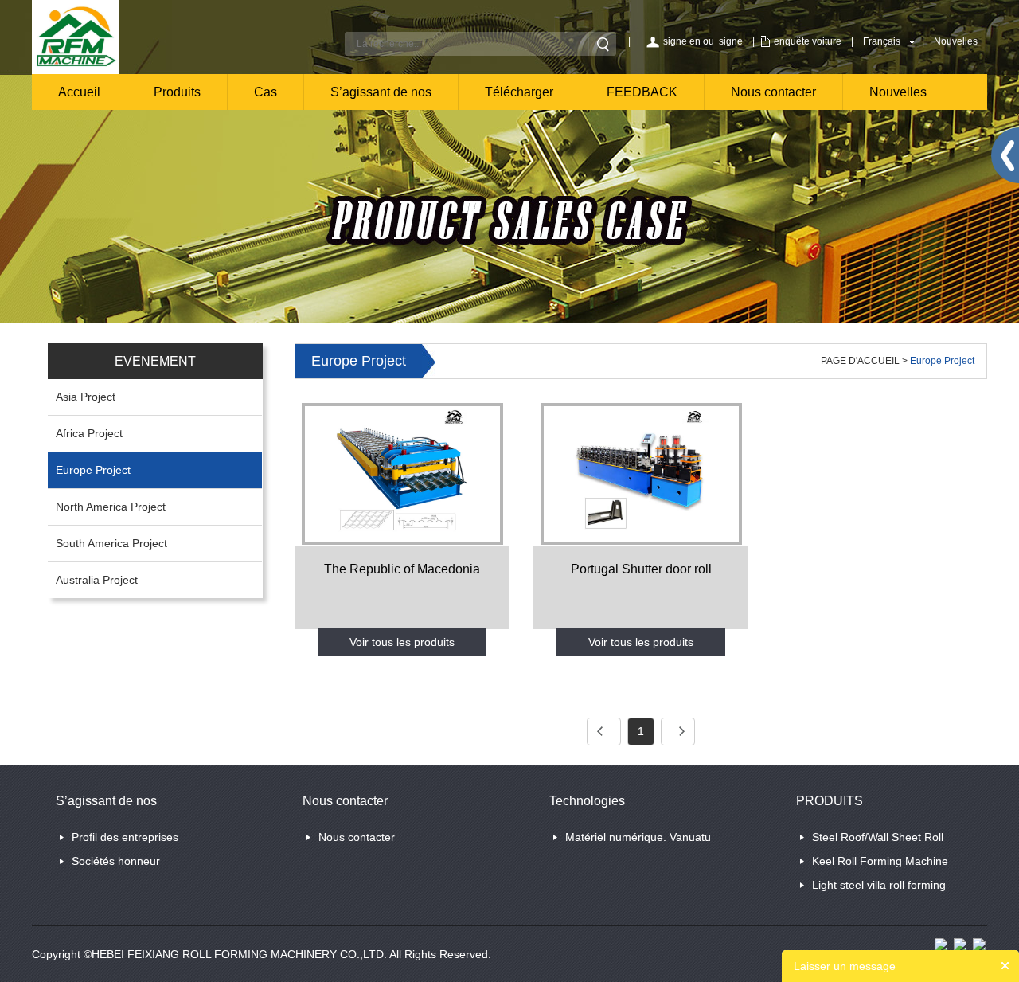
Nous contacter (773, 92)
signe (731, 41)
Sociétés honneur (116, 861)
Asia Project (85, 396)
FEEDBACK (642, 92)
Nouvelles (956, 41)
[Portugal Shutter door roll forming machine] (641, 473)
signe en (682, 41)
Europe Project (93, 470)
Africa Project (89, 433)
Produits (177, 92)
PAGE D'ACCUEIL (860, 360)
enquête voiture (807, 41)
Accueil (79, 92)
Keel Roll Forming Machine (880, 861)
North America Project (111, 506)
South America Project (111, 543)
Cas (265, 92)
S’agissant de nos (380, 92)
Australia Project (97, 579)
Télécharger (519, 92)
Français (881, 41)
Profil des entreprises (125, 837)
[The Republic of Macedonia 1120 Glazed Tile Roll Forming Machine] (402, 473)
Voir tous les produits (402, 642)
